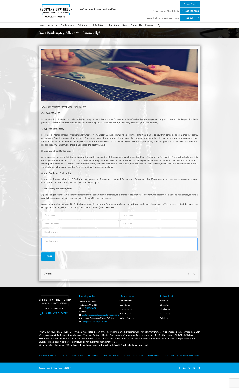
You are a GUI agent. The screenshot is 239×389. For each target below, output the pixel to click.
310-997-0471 (89, 308)
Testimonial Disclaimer (190, 355)
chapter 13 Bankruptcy (73, 179)
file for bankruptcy (82, 204)
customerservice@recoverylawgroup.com (100, 314)
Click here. (65, 341)
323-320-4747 (192, 18)
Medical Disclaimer (135, 355)
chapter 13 (116, 134)
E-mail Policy (93, 355)
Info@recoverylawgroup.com (94, 321)
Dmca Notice (77, 355)
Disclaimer (62, 355)
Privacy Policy (154, 355)
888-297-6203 (192, 11)
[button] (159, 25)
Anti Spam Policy (46, 355)
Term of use (170, 355)
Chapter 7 (89, 134)
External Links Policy (113, 355)
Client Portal (190, 4)
